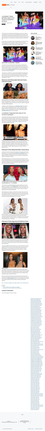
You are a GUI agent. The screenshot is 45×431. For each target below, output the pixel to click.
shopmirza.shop (39, 363)
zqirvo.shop (33, 406)
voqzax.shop (37, 382)
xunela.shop (33, 397)
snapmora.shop (38, 371)
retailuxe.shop (38, 355)
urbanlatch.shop (39, 374)
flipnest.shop (33, 328)
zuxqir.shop (33, 409)
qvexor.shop (33, 348)
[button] (11, 7)
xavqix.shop (37, 389)
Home (11, 2)
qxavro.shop (33, 349)
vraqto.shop (37, 386)
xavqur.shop (37, 390)
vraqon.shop (33, 386)
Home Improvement (29, 2)
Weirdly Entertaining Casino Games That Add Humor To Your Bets (39, 43)
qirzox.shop (33, 346)
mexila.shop (39, 332)
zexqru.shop (33, 403)
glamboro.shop (33, 329)
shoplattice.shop (34, 363)
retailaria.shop (37, 354)
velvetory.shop (33, 376)
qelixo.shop (37, 341)
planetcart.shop (33, 338)
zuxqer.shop (37, 408)
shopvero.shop (38, 367)
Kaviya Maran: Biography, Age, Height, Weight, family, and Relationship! (16, 282)
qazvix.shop (33, 339)
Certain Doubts (11, 278)
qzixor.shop (37, 351)
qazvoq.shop (37, 339)
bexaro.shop (33, 299)
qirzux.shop (37, 346)
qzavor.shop (33, 350)
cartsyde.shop (38, 323)
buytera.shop (33, 312)
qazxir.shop (37, 340)
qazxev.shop (33, 340)
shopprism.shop (38, 366)
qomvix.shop (33, 347)
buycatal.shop (38, 302)
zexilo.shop (37, 400)
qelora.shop (41, 341)
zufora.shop (33, 407)
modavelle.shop (39, 334)
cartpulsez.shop (39, 321)
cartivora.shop (38, 317)
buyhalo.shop (37, 306)
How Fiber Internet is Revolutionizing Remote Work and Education (39, 53)
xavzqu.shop (33, 392)
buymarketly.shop (38, 307)
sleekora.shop (33, 371)
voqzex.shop (33, 383)
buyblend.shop (38, 300)
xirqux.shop (33, 394)
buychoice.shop (33, 303)
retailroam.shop (33, 355)
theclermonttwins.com (6, 110)
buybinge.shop (33, 300)
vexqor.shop (33, 380)
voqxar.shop (37, 381)
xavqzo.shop (33, 391)
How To (22, 2)
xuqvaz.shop (33, 398)
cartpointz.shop (33, 321)
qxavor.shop (37, 348)
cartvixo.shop (33, 325)
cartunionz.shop (39, 324)
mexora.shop (33, 333)
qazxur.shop (33, 341)
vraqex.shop (37, 385)
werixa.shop (33, 388)
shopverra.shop (33, 368)
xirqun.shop (37, 393)
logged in (7, 292)
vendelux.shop (38, 376)
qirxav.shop (41, 343)
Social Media (35, 2)
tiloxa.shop (37, 372)
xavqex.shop (33, 389)
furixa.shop (37, 328)
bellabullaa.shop (39, 298)
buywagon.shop (33, 313)
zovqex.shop (37, 403)
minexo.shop (37, 333)
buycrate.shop (33, 305)
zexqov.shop (37, 402)
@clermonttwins (12, 69)
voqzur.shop (37, 384)
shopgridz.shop (39, 360)
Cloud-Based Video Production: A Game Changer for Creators (39, 63)
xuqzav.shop (33, 399)
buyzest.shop (33, 314)
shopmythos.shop (34, 364)
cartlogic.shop (33, 320)
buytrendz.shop (38, 312)
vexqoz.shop (37, 380)
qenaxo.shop (33, 342)
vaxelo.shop (38, 375)
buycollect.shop (39, 303)
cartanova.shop (38, 314)
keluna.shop (33, 331)
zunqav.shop (33, 408)
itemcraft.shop (33, 330)
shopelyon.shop (33, 359)
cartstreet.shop (33, 323)
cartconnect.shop (39, 316)
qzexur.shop (37, 350)
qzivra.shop (33, 351)
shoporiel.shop (33, 366)
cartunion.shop (33, 324)
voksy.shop (32, 381)
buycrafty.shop (39, 304)
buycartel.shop (33, 302)
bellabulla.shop (33, 298)
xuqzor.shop (37, 399)
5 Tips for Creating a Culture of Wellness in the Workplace (11, 287)
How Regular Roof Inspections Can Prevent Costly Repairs (39, 58)
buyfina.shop (33, 306)
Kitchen (15, 2)
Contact (40, 2)
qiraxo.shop (37, 343)
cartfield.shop (33, 317)
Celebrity (3, 24)
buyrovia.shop (33, 311)
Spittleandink (13, 4)
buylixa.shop (33, 307)
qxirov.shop (41, 349)
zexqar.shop (33, 401)
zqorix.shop (37, 406)
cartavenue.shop (34, 315)
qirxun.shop (33, 345)
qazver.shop (38, 338)
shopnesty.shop (40, 364)
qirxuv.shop (37, 345)
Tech (19, 2)
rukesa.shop (41, 356)
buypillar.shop (37, 308)
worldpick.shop (37, 388)
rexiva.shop (33, 356)
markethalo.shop (34, 332)
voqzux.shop (33, 385)
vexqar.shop (37, 377)
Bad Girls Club (15, 186)
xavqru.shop (33, 390)
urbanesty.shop (33, 374)
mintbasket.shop (34, 334)
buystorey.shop (38, 311)
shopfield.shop (38, 359)
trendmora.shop (39, 373)
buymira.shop (33, 308)
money (4, 286)
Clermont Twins (19, 106)
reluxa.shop (33, 354)
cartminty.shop (38, 320)
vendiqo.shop (33, 377)
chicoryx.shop (38, 325)
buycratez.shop (38, 305)
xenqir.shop (37, 392)
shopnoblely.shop (34, 365)
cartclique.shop (33, 316)
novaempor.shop (33, 337)
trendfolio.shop (33, 373)
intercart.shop (38, 329)
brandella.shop (37, 299)
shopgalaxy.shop (33, 360)
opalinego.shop (39, 337)
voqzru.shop (33, 384)
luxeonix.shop (37, 331)
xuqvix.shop (37, 398)
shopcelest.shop (33, 358)
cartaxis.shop (39, 315)
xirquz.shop (37, 394)
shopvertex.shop (39, 368)
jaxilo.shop (38, 330)
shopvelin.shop (33, 367)
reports (7, 245)
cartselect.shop (38, 322)
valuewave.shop (33, 375)
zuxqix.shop (37, 409)
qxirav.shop (37, 349)
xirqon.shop (33, 393)
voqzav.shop (33, 382)
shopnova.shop (39, 365)
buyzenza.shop (39, 313)
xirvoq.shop (41, 394)
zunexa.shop (37, 407)
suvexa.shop (33, 372)
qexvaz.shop (37, 342)
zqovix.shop (41, 406)
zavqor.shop (33, 400)
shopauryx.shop (40, 357)
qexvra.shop (33, 343)
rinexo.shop (37, 356)
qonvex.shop (37, 347)
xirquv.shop (41, 393)
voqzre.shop (37, 383)
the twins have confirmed (19, 153)
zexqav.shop (37, 401)
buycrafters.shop (34, 304)
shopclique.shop (39, 358)
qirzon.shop (41, 345)
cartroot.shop (33, 322)
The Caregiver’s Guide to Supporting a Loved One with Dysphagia (39, 48)
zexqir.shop (33, 402)
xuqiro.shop (37, 397)
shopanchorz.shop (34, 357)
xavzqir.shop (37, 391)
